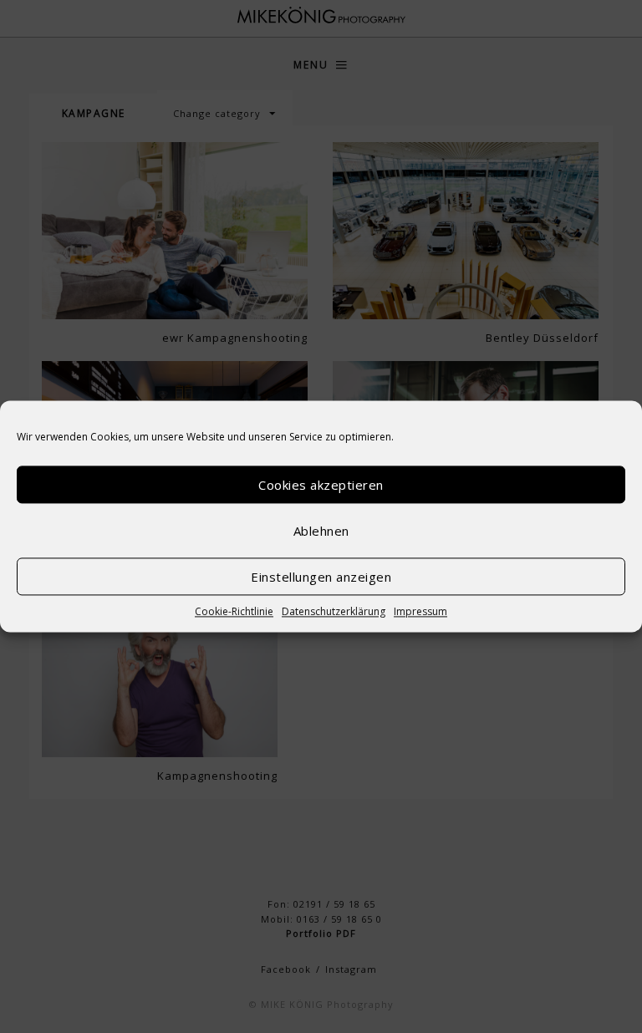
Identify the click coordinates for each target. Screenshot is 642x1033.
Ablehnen (321, 530)
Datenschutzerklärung (333, 611)
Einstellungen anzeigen (321, 576)
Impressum (420, 611)
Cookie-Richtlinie (234, 611)
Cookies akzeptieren (321, 484)
